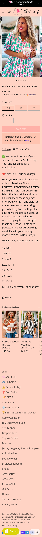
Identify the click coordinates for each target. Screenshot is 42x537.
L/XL (8, 108)
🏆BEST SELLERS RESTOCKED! (19, 412)
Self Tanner (8, 428)
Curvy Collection (11, 417)
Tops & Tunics (10, 438)
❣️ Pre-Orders (10, 392)
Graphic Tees (9, 433)
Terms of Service (11, 499)
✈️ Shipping (9, 382)
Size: (7, 102)
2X (34, 108)
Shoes (5, 468)
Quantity (7, 115)
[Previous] (3, 3)
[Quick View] (16, 335)
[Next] (38, 3)
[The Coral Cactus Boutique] (18, 12)
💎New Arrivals (10, 407)
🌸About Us (9, 376)
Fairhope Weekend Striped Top (27, 344)
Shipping (7, 149)
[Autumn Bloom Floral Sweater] (10, 324)
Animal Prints (9, 453)
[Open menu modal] (3, 11)
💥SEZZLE (7, 397)
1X (21, 108)
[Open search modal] (33, 11)
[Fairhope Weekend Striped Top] (29, 324)
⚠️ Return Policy (11, 387)
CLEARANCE (9, 484)
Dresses (6, 443)
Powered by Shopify (10, 525)
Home (5, 494)
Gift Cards (7, 489)
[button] (21, 94)
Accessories (8, 474)
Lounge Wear (9, 458)
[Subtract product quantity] (4, 120)
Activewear (8, 479)
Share (8, 297)
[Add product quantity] (11, 120)
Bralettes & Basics (12, 463)
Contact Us (8, 402)
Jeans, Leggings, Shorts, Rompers (20, 448)
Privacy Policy (10, 504)
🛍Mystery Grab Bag (13, 422)
